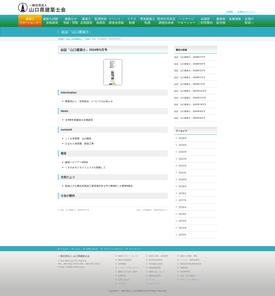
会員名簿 (122, 276)
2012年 (183, 234)
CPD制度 (122, 264)
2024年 (183, 151)
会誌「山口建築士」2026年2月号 (189, 77)
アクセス (64, 249)
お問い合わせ (92, 249)
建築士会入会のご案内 (127, 272)
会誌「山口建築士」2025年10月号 (190, 104)
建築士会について (156, 272)
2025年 (183, 144)
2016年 (183, 207)
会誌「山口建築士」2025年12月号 (190, 91)
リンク (77, 249)
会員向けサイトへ (246, 11)
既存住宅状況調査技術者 (190, 264)
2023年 (183, 158)
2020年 (183, 179)
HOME (229, 11)
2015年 (183, 214)
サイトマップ (134, 249)
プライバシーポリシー (113, 249)
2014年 (183, 220)
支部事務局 (185, 272)
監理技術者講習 (155, 260)
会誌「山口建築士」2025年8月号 (189, 118)
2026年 (183, 138)
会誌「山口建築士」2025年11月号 (190, 97)
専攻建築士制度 (155, 264)
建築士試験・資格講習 (158, 256)
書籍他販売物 (155, 268)
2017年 (183, 200)
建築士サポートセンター (128, 256)
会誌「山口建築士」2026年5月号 (189, 64)
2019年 (183, 186)
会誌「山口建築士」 (188, 276)
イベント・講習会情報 (189, 260)
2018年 (183, 193)
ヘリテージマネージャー (128, 268)
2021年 (183, 172)
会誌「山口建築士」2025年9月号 (189, 111)
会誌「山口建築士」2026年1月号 (189, 84)
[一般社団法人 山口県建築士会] (42, 9)
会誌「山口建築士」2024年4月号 (73, 210)
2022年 (183, 165)
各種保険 (184, 268)
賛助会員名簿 (155, 276)
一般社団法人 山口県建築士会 (133, 291)
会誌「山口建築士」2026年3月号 (189, 70)
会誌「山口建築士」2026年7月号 (189, 57)
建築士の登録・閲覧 (188, 256)
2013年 (183, 227)
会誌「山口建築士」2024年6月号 (152, 210)
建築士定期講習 (124, 260)
